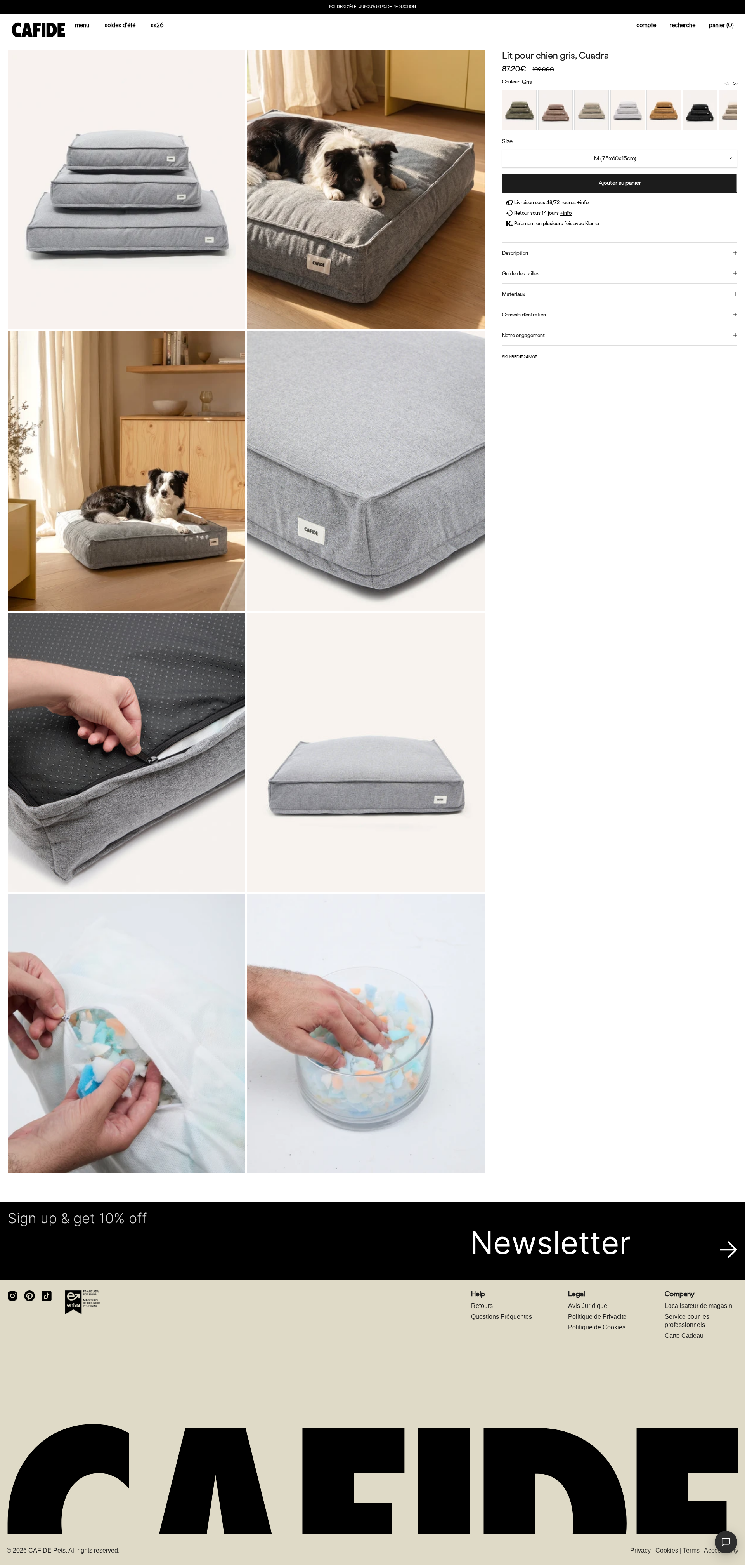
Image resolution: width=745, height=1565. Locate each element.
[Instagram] (12, 1296)
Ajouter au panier (620, 182)
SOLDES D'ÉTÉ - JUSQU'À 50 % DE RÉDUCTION (372, 6)
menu (82, 25)
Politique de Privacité (597, 1316)
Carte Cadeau (684, 1335)
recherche (682, 25)
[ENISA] (82, 1302)
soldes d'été (120, 25)
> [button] (734, 84)
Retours (482, 1305)
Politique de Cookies (596, 1327)
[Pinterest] (29, 1296)
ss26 (157, 25)
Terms (691, 1550)
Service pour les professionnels (687, 1321)
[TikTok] (46, 1296)
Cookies (666, 1550)
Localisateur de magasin (698, 1305)
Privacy (640, 1550)
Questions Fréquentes (501, 1316)
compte (646, 25)
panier (721, 25)
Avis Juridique (587, 1305)
